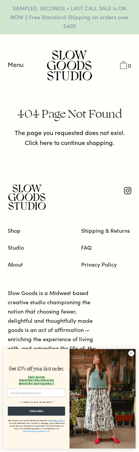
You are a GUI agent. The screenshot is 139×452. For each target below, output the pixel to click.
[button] (124, 66)
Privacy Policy (58, 420)
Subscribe (36, 411)
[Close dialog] (131, 353)
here (46, 142)
